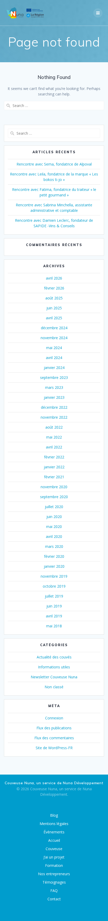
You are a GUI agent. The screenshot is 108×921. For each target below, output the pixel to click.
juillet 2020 (54, 506)
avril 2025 (54, 317)
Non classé (54, 686)
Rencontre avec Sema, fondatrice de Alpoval (54, 164)
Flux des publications (54, 727)
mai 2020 (54, 526)
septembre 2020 (54, 496)
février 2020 (54, 556)
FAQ (54, 890)
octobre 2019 (54, 586)
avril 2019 (54, 615)
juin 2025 (54, 307)
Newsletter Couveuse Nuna (54, 676)
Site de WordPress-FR (54, 747)
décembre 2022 (54, 407)
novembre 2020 (54, 486)
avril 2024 (54, 357)
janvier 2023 (54, 397)
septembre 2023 (54, 377)
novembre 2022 (54, 417)
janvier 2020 (54, 566)
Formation (54, 865)
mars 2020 (54, 546)
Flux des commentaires (54, 737)
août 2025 (54, 297)
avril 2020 (54, 536)
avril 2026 (54, 278)
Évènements (54, 831)
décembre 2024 (54, 327)
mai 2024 (54, 347)
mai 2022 (54, 437)
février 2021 (54, 476)
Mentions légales (54, 823)
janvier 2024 (54, 367)
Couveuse (54, 848)
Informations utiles (54, 666)
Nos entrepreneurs (54, 873)
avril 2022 (54, 447)
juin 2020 (54, 516)
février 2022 (54, 456)
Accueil (54, 840)
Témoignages (54, 882)
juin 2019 (54, 606)
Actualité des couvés (54, 657)
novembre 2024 (54, 337)
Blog (54, 815)
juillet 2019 (54, 596)
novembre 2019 (54, 576)
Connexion (54, 717)
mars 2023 (54, 387)
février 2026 (54, 288)
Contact (54, 898)
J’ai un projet (54, 857)
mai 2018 (54, 625)
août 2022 (54, 427)
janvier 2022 (54, 466)
